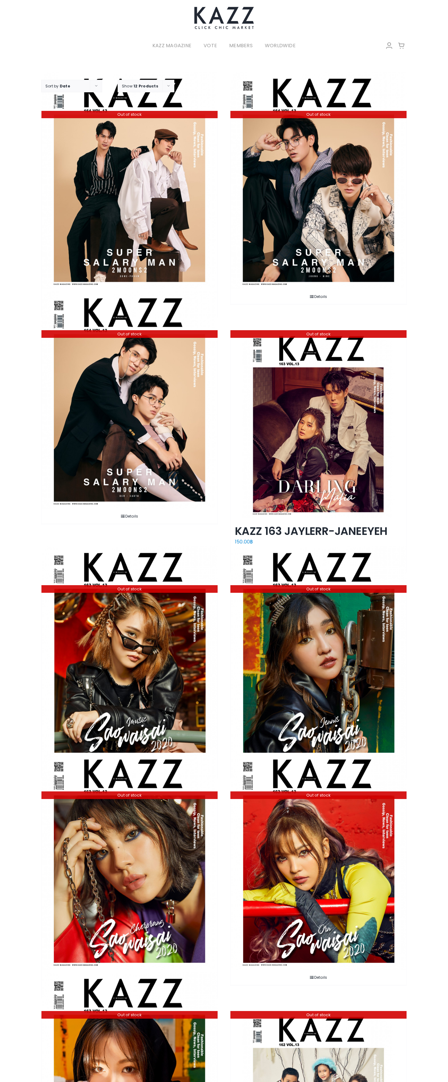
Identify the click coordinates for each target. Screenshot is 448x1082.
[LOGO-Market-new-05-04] (224, 8)
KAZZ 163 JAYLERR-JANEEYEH (311, 531)
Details (320, 296)
